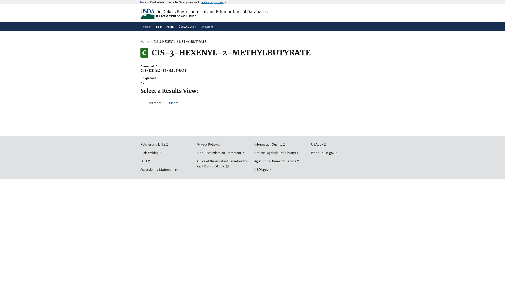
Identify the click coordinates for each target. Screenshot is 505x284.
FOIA (143, 161)
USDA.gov (261, 169)
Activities (155, 103)
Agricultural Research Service (275, 161)
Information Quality (268, 144)
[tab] (155, 102)
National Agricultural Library (274, 153)
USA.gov (317, 144)
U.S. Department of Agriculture (176, 16)
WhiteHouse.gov (322, 153)
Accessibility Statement (157, 169)
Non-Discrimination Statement (219, 153)
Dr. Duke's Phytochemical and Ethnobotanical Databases (212, 11)
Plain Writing (149, 153)
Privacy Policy (207, 144)
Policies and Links (152, 144)
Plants (173, 103)
